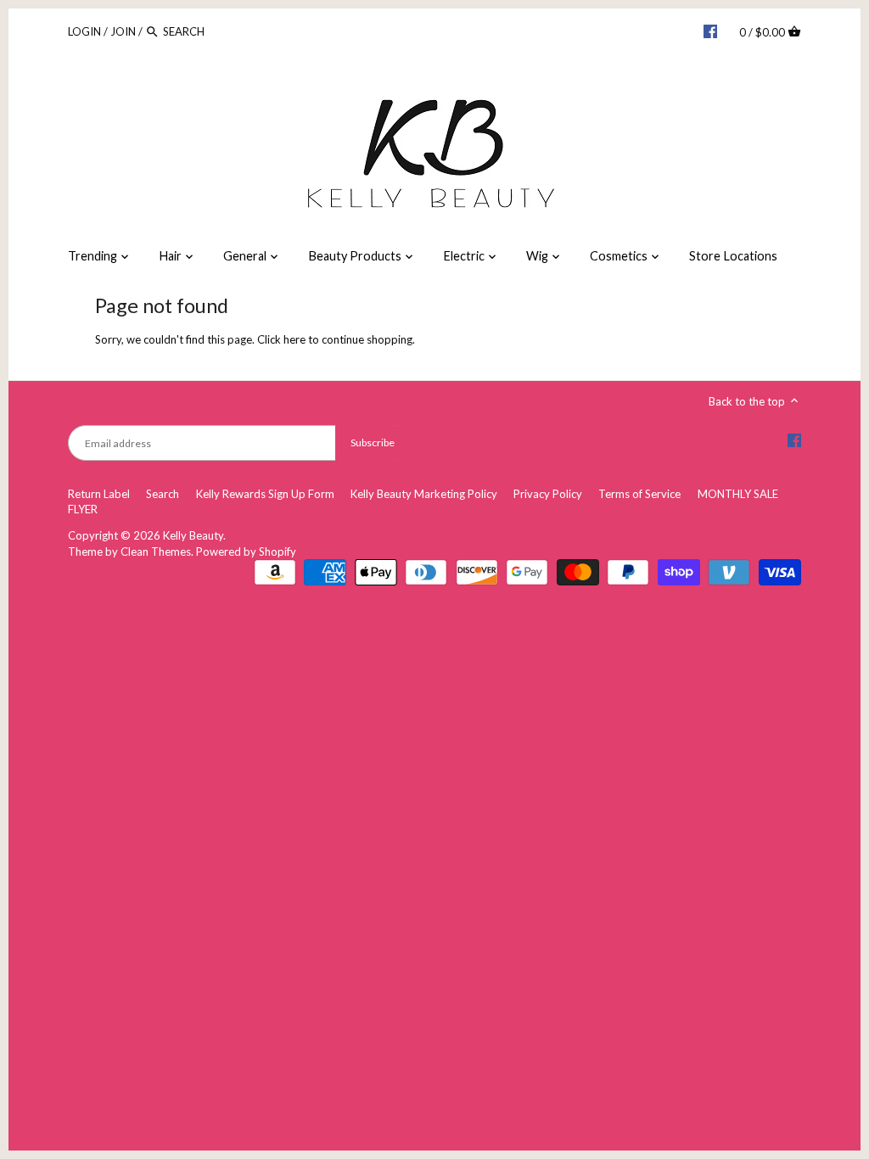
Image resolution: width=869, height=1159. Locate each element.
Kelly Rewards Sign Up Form (265, 494)
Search (162, 494)
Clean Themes (156, 551)
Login (84, 31)
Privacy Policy (547, 494)
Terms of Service (639, 494)
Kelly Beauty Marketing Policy (423, 494)
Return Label (99, 494)
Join (123, 31)
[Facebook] (710, 30)
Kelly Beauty (193, 535)
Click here (281, 339)
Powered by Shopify (246, 551)
